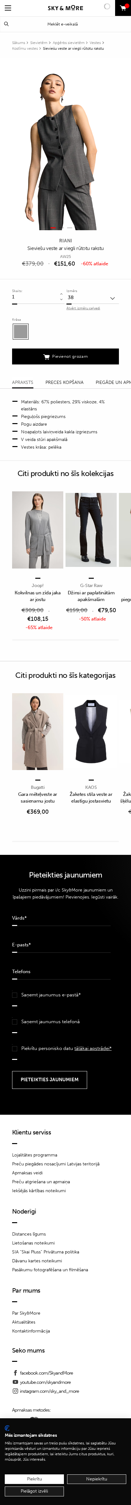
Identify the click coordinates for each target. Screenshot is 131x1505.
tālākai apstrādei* (93, 1048)
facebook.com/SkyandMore (46, 1373)
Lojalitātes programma (34, 1155)
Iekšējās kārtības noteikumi (39, 1190)
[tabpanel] (61, 144)
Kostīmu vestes (25, 48)
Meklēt (6, 24)
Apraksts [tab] (22, 382)
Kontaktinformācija (31, 1331)
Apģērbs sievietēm (69, 42)
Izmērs (71, 291)
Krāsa (16, 320)
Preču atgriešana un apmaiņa (41, 1182)
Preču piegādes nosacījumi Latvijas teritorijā (56, 1164)
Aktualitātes (23, 1322)
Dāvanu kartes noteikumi (37, 1261)
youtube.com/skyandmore (45, 1382)
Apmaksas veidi (27, 1173)
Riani (65, 241)
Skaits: (17, 291)
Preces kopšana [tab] (64, 382)
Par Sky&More (26, 1313)
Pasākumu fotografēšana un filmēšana (50, 1270)
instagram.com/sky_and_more (49, 1391)
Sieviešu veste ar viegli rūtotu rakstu (73, 48)
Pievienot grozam (70, 356)
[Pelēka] (21, 332)
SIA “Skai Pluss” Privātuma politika (45, 1252)
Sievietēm (38, 42)
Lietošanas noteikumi (33, 1243)
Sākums (18, 42)
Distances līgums (29, 1234)
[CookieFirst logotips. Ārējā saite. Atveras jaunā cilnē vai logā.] (7, 1428)
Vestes (95, 42)
